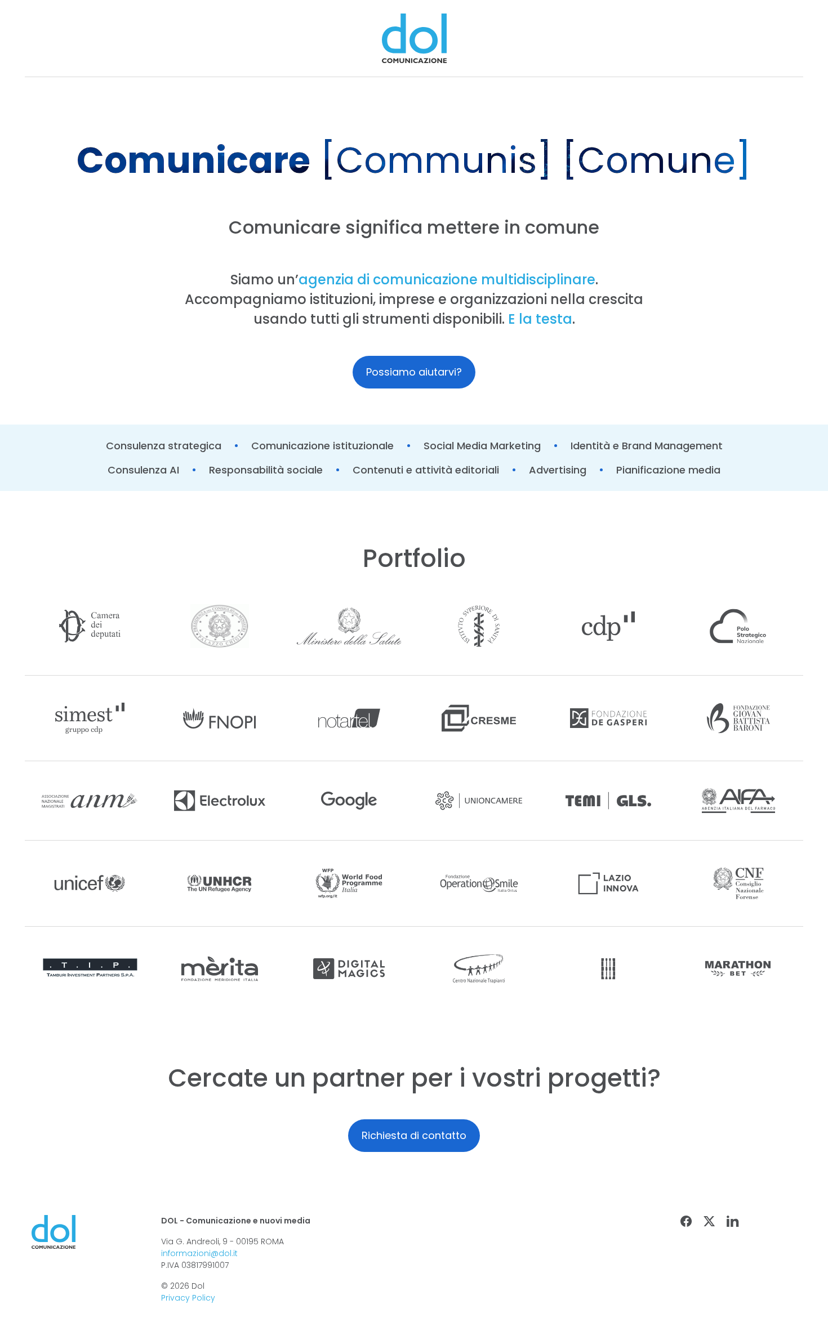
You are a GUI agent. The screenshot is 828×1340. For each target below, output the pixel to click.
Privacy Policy (188, 1297)
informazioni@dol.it (199, 1253)
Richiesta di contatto (414, 1135)
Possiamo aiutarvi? (414, 372)
